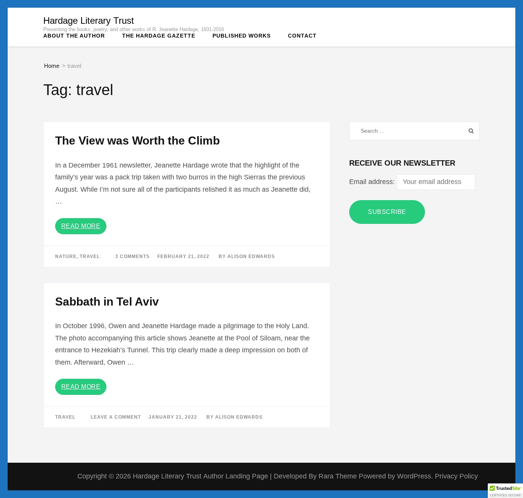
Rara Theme (339, 476)
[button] (505, 490)
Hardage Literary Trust (88, 20)
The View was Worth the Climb (137, 140)
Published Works (241, 36)
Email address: (373, 182)
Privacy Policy (456, 476)
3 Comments (132, 256)
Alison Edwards (251, 256)
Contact (302, 36)
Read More (81, 226)
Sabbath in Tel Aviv (107, 301)
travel (90, 256)
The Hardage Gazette (158, 36)
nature (66, 256)
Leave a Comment (116, 417)
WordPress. (415, 476)
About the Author (74, 36)
